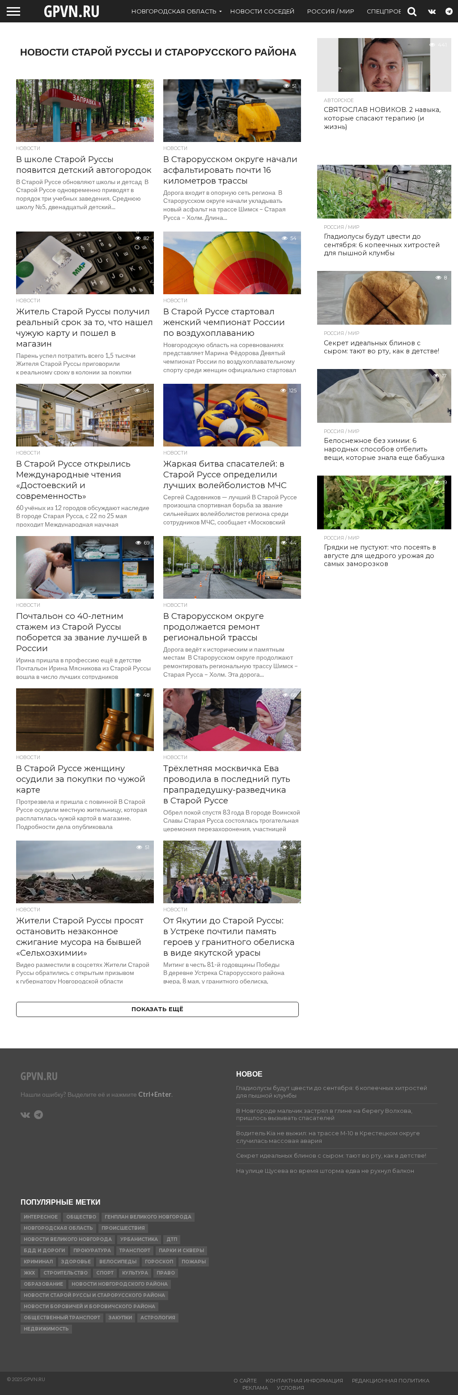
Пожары (194, 1262)
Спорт (105, 1273)
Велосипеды (117, 1262)
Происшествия (123, 1228)
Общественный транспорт (62, 1318)
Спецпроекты (391, 11)
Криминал (38, 1262)
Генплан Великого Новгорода (148, 1217)
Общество (81, 1217)
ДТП (171, 1239)
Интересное (41, 1217)
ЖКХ (29, 1273)
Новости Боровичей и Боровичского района (89, 1306)
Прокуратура (92, 1250)
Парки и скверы (181, 1250)
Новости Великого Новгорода (68, 1239)
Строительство (65, 1273)
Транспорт (134, 1250)
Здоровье (76, 1262)
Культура (135, 1273)
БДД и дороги (44, 1250)
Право (166, 1273)
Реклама (255, 1388)
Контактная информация (304, 1381)
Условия (290, 1388)
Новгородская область (173, 11)
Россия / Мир (330, 11)
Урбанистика (139, 1239)
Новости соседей (262, 11)
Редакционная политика (390, 1381)
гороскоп (159, 1262)
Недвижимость (46, 1329)
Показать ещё (157, 1009)
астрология (157, 1318)
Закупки (120, 1318)
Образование (43, 1284)
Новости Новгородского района (120, 1284)
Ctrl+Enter (154, 1094)
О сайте (245, 1381)
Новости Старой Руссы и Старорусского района (94, 1295)
